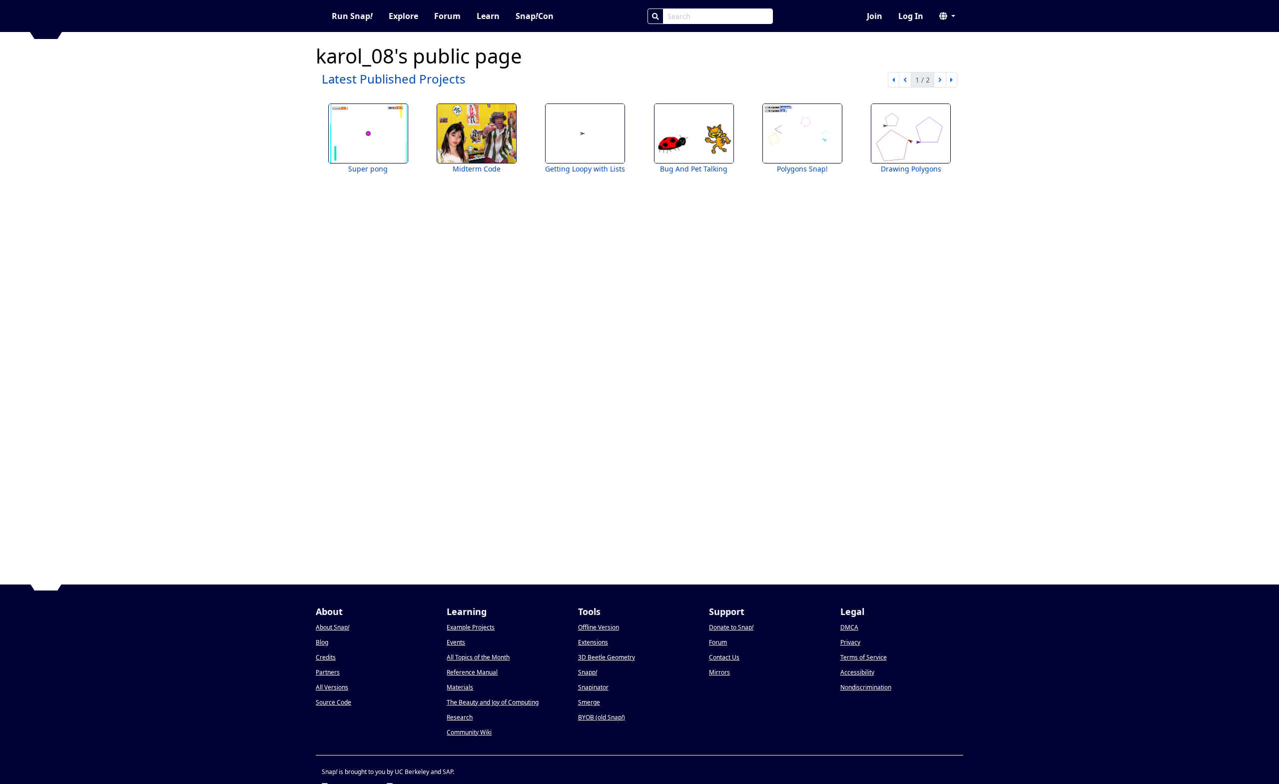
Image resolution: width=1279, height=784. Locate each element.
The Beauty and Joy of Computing (493, 702)
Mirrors (719, 672)
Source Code (333, 702)
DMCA (849, 627)
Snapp (587, 672)
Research (460, 717)
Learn (488, 16)
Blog (322, 642)
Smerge (589, 702)
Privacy (850, 642)
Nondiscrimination (865, 687)
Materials (460, 687)
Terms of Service (863, 657)
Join (874, 16)
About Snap (332, 627)
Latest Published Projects (394, 78)
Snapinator (593, 687)
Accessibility (857, 672)
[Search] (655, 16)
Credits (326, 657)
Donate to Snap (731, 627)
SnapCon (535, 16)
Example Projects (471, 627)
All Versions (332, 687)
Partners (328, 672)
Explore (403, 16)
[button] (947, 16)
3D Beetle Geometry (606, 657)
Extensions (593, 642)
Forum (447, 16)
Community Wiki (469, 732)
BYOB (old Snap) (601, 717)
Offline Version (598, 627)
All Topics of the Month (478, 657)
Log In (910, 16)
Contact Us (724, 657)
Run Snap (352, 16)
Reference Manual (472, 672)
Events (456, 642)
